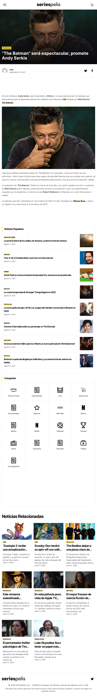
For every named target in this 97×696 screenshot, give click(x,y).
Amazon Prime (9, 237)
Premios (83, 431)
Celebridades (37, 396)
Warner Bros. (79, 201)
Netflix (7, 289)
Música (13, 431)
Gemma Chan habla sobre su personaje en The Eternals (29, 326)
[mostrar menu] (5, 5)
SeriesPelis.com (23, 685)
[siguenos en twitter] (92, 679)
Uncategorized (13, 466)
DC (64, 99)
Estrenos (37, 413)
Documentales (13, 413)
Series (6, 271)
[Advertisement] (48, 86)
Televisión (60, 449)
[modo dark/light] (92, 5)
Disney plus (83, 396)
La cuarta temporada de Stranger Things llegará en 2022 (30, 292)
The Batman (7, 102)
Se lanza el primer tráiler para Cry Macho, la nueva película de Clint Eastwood (39, 343)
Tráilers (83, 449)
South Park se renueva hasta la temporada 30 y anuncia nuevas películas (37, 275)
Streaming (37, 449)
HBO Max (7, 340)
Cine (60, 396)
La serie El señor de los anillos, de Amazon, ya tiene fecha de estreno (35, 241)
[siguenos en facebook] (92, 71)
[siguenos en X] (85, 71)
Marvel (7, 254)
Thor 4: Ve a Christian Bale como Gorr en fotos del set (28, 258)
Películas (7, 48)
